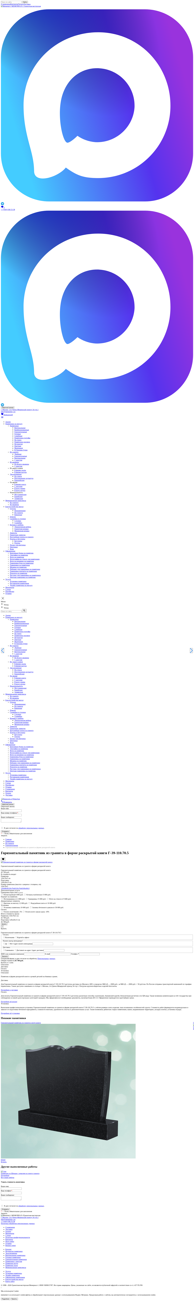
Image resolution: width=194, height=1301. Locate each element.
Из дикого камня (16, 662)
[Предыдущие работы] (2, 650)
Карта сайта (9, 1281)
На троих (17, 440)
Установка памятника (18, 581)
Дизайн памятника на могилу (21, 585)
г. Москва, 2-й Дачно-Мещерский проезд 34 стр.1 (20, 410)
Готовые (17, 434)
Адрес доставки (37, 950)
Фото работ (9, 1241)
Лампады (13, 533)
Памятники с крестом (13, 1261)
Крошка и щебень (16, 525)
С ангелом (18, 486)
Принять (14, 1299)
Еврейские (18, 496)
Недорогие (18, 444)
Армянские (18, 499)
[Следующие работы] (191, 650)
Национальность (16, 686)
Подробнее (5, 1175)
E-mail (47, 954)
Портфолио (9, 591)
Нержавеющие (20, 511)
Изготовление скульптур (23, 478)
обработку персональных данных (31, 828)
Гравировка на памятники (20, 565)
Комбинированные (21, 430)
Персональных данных (46, 959)
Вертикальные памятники (15, 1255)
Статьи (8, 589)
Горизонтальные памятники (16, 1259)
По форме (13, 676)
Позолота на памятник (18, 573)
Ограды (13, 509)
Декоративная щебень (22, 527)
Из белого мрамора (21, 464)
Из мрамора (14, 462)
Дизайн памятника (12, 1275)
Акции (8, 422)
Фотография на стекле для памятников (25, 559)
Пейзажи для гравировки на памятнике (25, 569)
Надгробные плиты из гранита (21, 537)
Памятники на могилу (13, 424)
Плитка (17, 543)
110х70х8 (18, 888)
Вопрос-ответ (10, 1245)
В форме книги (20, 484)
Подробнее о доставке (9, 990)
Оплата (20, 4)
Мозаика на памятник (18, 567)
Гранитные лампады (17, 535)
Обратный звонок (7, 407)
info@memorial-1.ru (8, 412)
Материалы (9, 587)
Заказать (5, 956)
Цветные (17, 446)
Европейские (19, 480)
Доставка (27, 4)
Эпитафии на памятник (19, 555)
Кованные (18, 515)
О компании (5, 4)
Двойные (17, 454)
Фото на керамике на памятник (22, 561)
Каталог (8, 1249)
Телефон (75, 954)
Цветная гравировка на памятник (23, 577)
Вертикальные (19, 428)
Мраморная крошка (21, 531)
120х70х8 (11, 888)
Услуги (8, 579)
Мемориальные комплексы (15, 501)
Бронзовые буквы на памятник (21, 553)
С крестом (18, 460)
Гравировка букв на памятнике (22, 563)
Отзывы (8, 593)
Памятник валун (11, 1263)
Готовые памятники (13, 1257)
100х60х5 (26, 888)
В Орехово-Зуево (21, 450)
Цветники (14, 547)
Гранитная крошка (21, 529)
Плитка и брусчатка (17, 539)
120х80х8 (4, 888)
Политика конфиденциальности (17, 1237)
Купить (4, 1162)
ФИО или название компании (12, 954)
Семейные (18, 436)
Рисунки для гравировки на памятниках (25, 575)
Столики (17, 521)
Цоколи (13, 517)
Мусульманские (20, 494)
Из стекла (18, 476)
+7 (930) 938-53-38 (8, 210)
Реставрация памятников (19, 583)
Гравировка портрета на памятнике (23, 571)
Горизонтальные (20, 432)
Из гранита (14, 452)
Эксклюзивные (16, 474)
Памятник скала (11, 1265)
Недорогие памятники (14, 1251)
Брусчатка (18, 541)
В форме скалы (20, 470)
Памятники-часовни (22, 442)
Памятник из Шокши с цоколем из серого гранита (20, 1173)
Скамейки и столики (18, 519)
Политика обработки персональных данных (18, 1223)
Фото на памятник (17, 557)
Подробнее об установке (10, 1013)
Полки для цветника (18, 545)
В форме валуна (20, 472)
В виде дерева (19, 488)
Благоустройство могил (14, 507)
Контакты (14, 4)
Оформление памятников (15, 1277)
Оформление (10, 551)
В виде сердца (19, 490)
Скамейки (18, 523)
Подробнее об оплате (9, 1002)
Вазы (12, 549)
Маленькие (18, 448)
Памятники (14, 426)
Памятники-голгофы (22, 438)
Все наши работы (7, 1177)
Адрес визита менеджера (22, 944)
